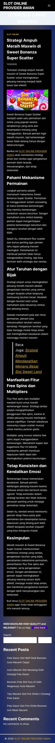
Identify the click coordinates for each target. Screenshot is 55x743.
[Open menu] (49, 5)
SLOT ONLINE (13, 34)
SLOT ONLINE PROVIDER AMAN (32, 738)
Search (7, 635)
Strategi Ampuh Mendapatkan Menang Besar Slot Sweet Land (28, 361)
